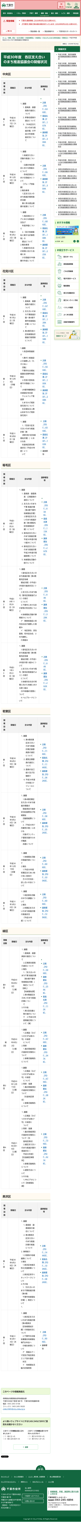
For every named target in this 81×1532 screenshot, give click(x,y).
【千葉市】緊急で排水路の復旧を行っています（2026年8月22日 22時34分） (49, 24)
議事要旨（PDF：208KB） (45, 396)
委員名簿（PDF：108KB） (45, 234)
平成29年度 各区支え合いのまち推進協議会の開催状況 (67, 153)
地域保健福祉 (29, 37)
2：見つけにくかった (37, 1439)
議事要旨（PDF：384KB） (45, 185)
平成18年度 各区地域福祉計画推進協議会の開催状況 (67, 57)
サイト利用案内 (19, 1476)
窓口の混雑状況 (69, 293)
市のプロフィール (37, 1482)
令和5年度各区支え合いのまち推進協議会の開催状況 (67, 193)
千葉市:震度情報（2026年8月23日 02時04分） (38, 20)
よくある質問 (68, 314)
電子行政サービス (70, 278)
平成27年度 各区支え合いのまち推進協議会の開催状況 (67, 135)
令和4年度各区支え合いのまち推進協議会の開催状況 (67, 186)
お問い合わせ (30, 1501)
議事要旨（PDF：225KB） (45, 251)
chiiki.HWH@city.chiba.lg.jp (14, 1409)
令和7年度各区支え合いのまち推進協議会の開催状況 (67, 206)
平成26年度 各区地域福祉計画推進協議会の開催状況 (67, 127)
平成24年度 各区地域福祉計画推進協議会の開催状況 (67, 111)
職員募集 (67, 286)
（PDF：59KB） (45, 970)
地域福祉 (38, 37)
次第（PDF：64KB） (45, 594)
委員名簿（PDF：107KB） (45, 122)
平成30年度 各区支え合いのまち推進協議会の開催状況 (67, 162)
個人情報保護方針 (55, 1476)
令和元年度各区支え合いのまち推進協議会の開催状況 (67, 170)
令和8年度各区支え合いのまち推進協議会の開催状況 (67, 213)
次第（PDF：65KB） (45, 508)
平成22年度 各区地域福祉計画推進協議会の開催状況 (67, 93)
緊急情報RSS (49, 31)
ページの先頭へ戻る (40, 1469)
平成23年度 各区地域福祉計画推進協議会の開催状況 (67, 102)
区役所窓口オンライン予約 (65, 237)
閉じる (61, 7)
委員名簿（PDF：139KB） (45, 319)
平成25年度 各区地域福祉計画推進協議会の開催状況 (67, 120)
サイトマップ (5, 1476)
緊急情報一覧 (35, 31)
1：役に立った (10, 1436)
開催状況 (65, 37)
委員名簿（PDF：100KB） (45, 380)
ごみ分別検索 (68, 271)
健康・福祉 (11, 37)
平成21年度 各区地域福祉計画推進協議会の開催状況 (67, 84)
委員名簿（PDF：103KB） (45, 441)
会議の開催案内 (69, 322)
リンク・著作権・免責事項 (36, 1476)
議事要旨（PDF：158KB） (45, 336)
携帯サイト (24, 1482)
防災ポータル (68, 257)
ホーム (4, 37)
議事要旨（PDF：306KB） (45, 138)
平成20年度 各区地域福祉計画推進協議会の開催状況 (67, 75)
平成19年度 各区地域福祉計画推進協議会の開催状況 (67, 66)
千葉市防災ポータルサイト (68, 31)
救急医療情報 (68, 264)
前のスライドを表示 (74, 241)
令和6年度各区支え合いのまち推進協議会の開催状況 (67, 199)
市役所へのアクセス (32, 1496)
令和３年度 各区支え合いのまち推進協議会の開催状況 (67, 178)
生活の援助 (20, 37)
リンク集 (51, 1482)
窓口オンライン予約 (71, 300)
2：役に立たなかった (12, 1439)
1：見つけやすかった (37, 1436)
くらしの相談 (68, 307)
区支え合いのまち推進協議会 (52, 37)
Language (69, 7)
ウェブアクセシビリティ (8, 1482)
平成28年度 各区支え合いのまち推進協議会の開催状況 (67, 144)
